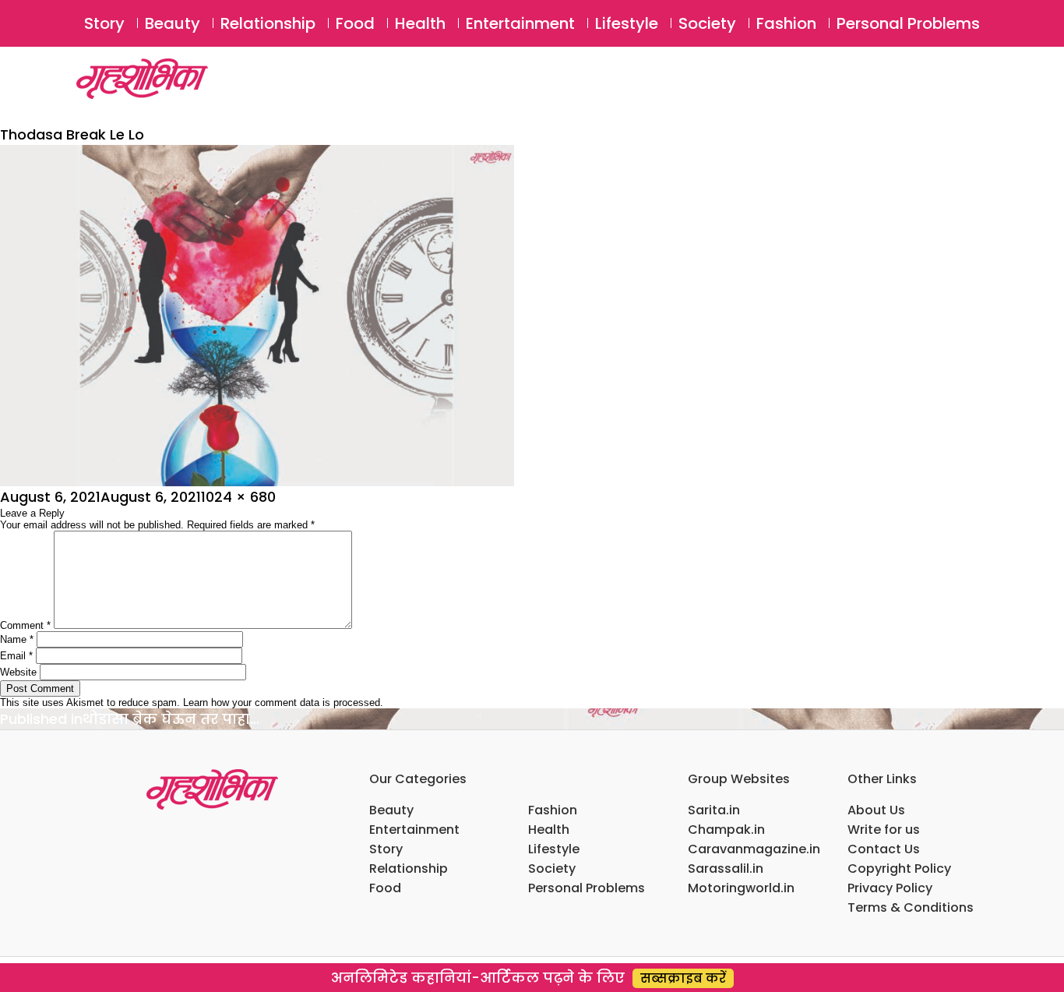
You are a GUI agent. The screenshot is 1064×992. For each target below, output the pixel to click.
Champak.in (726, 829)
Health (420, 23)
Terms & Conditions (910, 907)
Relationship (267, 23)
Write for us (883, 829)
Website (18, 672)
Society (707, 23)
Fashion (786, 23)
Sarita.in (714, 810)
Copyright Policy (899, 868)
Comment (25, 625)
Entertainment (520, 23)
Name (16, 639)
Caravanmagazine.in (754, 849)
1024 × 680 (238, 497)
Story (104, 23)
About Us (876, 810)
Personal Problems (908, 23)
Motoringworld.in (741, 888)
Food (355, 23)
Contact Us (883, 849)
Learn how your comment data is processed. (283, 702)
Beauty (172, 23)
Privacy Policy (889, 888)
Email (16, 656)
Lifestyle (626, 23)
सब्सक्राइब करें (683, 978)
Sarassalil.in (725, 868)
